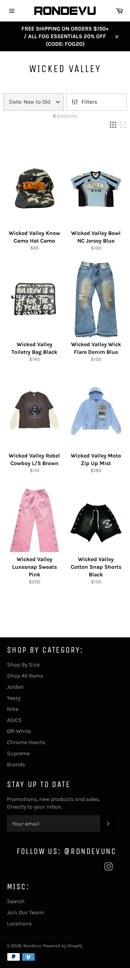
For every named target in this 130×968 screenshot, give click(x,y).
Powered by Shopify (63, 945)
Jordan (15, 686)
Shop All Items (25, 675)
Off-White (19, 731)
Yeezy (13, 698)
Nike (12, 709)
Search (16, 901)
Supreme (18, 753)
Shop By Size (23, 664)
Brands (16, 764)
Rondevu (32, 945)
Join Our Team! (25, 912)
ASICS (14, 720)
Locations (19, 923)
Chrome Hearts (26, 742)
